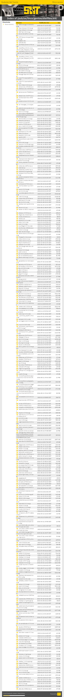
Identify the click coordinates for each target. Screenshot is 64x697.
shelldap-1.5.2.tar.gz (24, 557)
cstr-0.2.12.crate (23, 191)
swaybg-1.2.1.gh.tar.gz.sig (25, 600)
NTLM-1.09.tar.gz (23, 65)
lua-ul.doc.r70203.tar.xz (25, 365)
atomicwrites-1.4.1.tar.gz (25, 118)
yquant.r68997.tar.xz (24, 681)
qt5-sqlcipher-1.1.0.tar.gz (25, 485)
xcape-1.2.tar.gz (22, 663)
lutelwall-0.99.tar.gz (24, 366)
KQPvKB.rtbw (22, 42)
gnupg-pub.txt (22, 279)
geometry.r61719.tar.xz (25, 264)
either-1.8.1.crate (23, 222)
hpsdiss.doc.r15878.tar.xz (25, 299)
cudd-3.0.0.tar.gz (23, 196)
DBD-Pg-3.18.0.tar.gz (24, 32)
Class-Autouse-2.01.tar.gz (25, 28)
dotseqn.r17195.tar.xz (24, 213)
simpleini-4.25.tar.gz (24, 570)
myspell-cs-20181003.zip (25, 407)
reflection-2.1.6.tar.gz (24, 507)
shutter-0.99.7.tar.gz (24, 561)
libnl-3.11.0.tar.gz (23, 339)
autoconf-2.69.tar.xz (24, 120)
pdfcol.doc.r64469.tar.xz (25, 452)
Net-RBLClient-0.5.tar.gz (25, 72)
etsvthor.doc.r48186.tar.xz (25, 228)
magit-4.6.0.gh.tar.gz (24, 368)
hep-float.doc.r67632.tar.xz (26, 297)
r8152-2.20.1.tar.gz (24, 498)
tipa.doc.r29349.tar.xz (24, 627)
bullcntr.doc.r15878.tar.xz (25, 149)
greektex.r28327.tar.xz (24, 286)
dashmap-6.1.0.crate (24, 200)
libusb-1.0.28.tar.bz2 (24, 344)
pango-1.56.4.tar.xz (23, 446)
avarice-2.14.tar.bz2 (24, 122)
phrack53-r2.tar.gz (23, 463)
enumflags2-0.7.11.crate (25, 226)
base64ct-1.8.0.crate (24, 135)
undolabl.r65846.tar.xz (24, 638)
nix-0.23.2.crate (22, 418)
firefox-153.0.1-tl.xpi (24, 239)
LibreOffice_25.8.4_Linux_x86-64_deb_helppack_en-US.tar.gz (25, 58)
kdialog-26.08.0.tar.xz (24, 330)
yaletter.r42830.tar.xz (24, 678)
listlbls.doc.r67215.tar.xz (25, 357)
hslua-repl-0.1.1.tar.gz (24, 301)
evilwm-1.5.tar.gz (23, 230)
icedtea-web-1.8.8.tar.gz (25, 306)
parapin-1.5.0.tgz (23, 448)
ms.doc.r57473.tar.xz (24, 403)
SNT (59, 694)
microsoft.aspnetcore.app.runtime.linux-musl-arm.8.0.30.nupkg (25, 377)
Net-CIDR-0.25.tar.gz (24, 70)
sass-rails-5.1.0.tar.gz (24, 544)
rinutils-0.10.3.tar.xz (24, 509)
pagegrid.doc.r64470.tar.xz (26, 445)
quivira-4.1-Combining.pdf (25, 494)
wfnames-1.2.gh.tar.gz (24, 654)
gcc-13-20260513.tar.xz (25, 255)
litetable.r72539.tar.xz (24, 359)
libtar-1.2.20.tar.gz (23, 341)
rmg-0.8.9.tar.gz (22, 511)
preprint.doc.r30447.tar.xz (25, 480)
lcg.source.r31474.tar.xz (25, 335)
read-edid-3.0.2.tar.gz (24, 503)
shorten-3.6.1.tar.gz (24, 559)
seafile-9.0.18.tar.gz (24, 553)
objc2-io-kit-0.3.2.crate (25, 425)
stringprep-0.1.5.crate (24, 590)
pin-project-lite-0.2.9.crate (25, 465)
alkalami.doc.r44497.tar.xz (25, 96)
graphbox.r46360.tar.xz (25, 284)
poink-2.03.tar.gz (23, 471)
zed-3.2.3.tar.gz (22, 683)
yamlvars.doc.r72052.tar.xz (26, 679)
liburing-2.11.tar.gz (23, 343)
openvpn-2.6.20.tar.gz (24, 439)
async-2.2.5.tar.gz (23, 111)
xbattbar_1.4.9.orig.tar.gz (25, 661)
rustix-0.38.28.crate (24, 542)
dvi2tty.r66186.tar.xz (24, 216)
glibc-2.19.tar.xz (22, 270)
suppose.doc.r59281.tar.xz (26, 599)
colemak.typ (21, 168)
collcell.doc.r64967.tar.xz (25, 169)
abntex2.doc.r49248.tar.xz (25, 87)
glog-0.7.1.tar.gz (22, 274)
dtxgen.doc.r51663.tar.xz (25, 215)
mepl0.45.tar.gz (22, 374)
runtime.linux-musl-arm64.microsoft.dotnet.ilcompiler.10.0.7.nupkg (25, 521)
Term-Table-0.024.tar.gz (25, 85)
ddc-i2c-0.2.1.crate (23, 202)
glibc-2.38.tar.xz (22, 272)
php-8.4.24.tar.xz (23, 461)
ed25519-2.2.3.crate (24, 220)
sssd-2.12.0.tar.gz (23, 586)
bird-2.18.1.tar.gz (23, 142)
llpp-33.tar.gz (22, 363)
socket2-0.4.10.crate (24, 579)
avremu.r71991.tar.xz (24, 124)
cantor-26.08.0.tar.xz (24, 151)
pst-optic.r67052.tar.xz (24, 482)
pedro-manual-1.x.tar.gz (25, 456)
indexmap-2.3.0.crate (24, 314)
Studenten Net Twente (9, 2)
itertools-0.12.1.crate (24, 319)
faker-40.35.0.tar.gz (24, 231)
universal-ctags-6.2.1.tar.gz (26, 639)
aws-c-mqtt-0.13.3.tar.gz (25, 126)
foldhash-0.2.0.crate (24, 244)
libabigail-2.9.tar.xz (23, 337)
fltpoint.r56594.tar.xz (24, 242)
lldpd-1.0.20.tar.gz (23, 361)
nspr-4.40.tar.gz (22, 420)
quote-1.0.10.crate (23, 496)
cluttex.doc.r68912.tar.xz (25, 166)
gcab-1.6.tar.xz (22, 252)
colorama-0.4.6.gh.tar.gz (25, 171)
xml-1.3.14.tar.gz (23, 670)
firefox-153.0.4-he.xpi (24, 241)
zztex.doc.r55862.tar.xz (25, 689)
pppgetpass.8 (22, 478)
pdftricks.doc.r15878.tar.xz (26, 454)
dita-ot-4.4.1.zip (22, 207)
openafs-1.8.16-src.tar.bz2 (25, 431)
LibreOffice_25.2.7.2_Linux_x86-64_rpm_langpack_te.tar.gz (25, 53)
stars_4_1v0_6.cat (23, 588)
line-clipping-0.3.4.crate (25, 350)
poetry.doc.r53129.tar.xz (25, 469)
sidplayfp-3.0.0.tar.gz (24, 562)
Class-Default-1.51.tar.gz (25, 30)
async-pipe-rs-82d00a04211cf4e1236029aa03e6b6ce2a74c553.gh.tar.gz (25, 115)
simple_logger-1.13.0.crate (26, 568)
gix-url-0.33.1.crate (23, 268)
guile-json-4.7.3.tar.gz (24, 295)
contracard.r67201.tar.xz (25, 184)
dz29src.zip (21, 218)
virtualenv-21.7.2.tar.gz (24, 645)
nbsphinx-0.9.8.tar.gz (24, 413)
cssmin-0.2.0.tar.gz (23, 189)
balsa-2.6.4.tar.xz (23, 133)
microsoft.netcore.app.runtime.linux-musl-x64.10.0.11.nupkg (25, 393)
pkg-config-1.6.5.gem (24, 467)
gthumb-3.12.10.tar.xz (24, 293)
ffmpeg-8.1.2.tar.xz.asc (24, 237)
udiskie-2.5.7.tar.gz (23, 636)
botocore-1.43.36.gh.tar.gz (25, 144)
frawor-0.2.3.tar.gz (23, 250)
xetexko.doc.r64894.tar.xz (25, 665)
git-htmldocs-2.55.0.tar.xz (25, 266)
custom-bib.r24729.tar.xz (25, 198)
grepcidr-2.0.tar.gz (23, 288)
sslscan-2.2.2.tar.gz (23, 584)
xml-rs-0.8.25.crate (24, 672)
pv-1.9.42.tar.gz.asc (24, 483)
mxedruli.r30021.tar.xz (24, 405)
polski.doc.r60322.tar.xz (25, 472)
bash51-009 (22, 137)
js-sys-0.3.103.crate (24, 324)
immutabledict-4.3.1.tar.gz (25, 308)
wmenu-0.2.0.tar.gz (23, 656)
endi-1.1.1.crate (23, 224)
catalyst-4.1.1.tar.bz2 (24, 153)
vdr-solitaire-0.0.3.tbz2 (24, 643)
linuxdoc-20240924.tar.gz (25, 352)
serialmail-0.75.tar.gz (24, 555)
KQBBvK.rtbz (22, 41)
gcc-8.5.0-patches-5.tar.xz (25, 253)
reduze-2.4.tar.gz (23, 505)
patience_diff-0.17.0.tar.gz (25, 450)
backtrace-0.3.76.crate (24, 131)
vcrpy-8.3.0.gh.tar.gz (24, 641)
